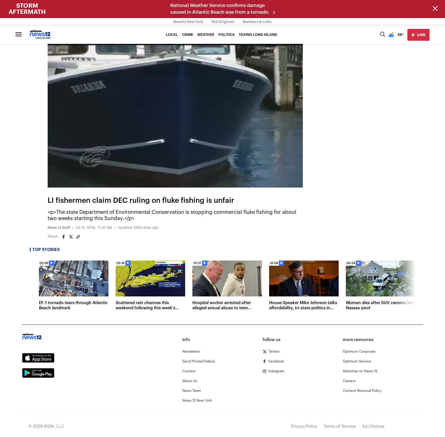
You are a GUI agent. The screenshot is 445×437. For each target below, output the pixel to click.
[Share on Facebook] (64, 237)
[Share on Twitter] (71, 237)
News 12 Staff (59, 228)
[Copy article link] (78, 237)
